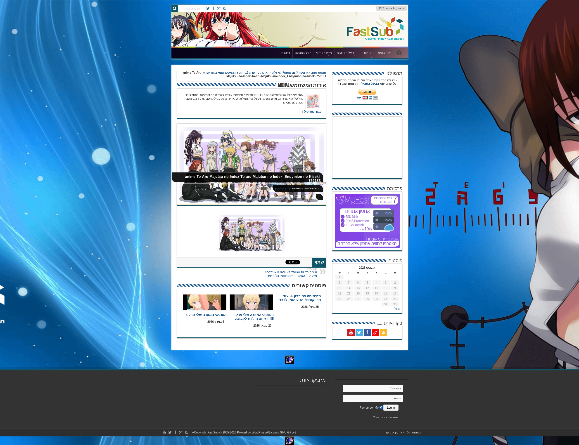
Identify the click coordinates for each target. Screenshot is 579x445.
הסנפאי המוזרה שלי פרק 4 (206, 315)
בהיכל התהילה (369, 83)
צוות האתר (384, 53)
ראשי (399, 53)
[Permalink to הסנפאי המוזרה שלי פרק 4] (204, 302)
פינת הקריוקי (324, 53)
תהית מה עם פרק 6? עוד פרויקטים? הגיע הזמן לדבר (300, 298)
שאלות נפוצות (345, 53)
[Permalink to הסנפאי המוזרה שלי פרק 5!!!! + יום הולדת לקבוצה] (251, 302)
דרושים (285, 53)
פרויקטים (367, 53)
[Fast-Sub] (375, 29)
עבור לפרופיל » (311, 111)
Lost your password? (386, 417)
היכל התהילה (303, 53)
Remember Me (369, 407)
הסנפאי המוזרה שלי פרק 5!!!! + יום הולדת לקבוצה (254, 316)
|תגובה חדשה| (282, 188)
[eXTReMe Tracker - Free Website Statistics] (289, 360)
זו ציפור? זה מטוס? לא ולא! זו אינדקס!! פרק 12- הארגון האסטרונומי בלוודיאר (257, 72)
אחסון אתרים (394, 432)
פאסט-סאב (318, 72)
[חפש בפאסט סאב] (174, 8)
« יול (397, 309)
